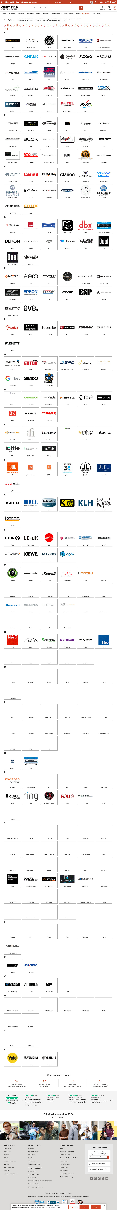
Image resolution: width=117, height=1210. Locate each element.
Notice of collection (33, 1184)
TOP (114, 1209)
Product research (64, 1161)
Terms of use (55, 1193)
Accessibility (63, 1193)
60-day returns (64, 1167)
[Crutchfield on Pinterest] (99, 1178)
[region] (58, 1130)
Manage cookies (32, 1177)
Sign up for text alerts (98, 1163)
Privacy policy (32, 1171)
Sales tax (48, 1193)
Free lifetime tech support (58, 2)
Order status (7, 1148)
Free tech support (65, 1164)
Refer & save (7, 1158)
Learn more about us (58, 1117)
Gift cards (6, 1170)
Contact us (31, 1148)
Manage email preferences (35, 1187)
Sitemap (69, 1193)
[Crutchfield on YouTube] (106, 1178)
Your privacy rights (33, 1174)
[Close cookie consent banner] (104, 1205)
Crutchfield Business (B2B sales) (68, 1158)
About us (62, 1148)
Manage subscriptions (10, 1173)
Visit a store (31, 1161)
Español (30, 1158)
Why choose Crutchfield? (67, 1151)
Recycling (6, 1164)
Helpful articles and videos (67, 1173)
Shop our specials (9, 1167)
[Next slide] (69, 2)
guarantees (62, 20)
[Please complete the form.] (108, 1157)
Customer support (33, 1151)
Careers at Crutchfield (34, 1164)
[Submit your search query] (81, 8)
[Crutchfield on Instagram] (95, 1178)
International (31, 1154)
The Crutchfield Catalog (66, 1177)
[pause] (71, 2)
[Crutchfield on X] (103, 1178)
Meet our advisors (65, 1154)
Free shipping (19, 2)
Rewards (6, 1154)
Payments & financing (10, 1161)
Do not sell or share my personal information (40, 1180)
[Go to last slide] (48, 2)
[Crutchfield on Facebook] (91, 1178)
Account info (7, 1151)
